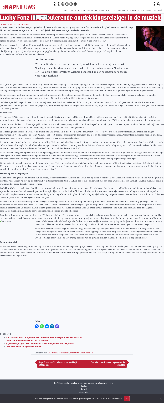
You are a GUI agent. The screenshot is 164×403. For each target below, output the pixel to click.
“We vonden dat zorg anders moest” (24, 346)
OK (127, 398)
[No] (161, 398)
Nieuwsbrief (83, 392)
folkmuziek (64, 353)
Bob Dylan (53, 353)
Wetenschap (131, 10)
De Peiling (158, 10)
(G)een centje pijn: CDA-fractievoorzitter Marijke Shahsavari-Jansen (40, 343)
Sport (108, 10)
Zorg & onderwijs (145, 10)
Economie (81, 10)
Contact (84, 389)
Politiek (90, 10)
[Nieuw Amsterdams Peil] (19, 8)
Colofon (84, 386)
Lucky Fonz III (86, 353)
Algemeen (41, 17)
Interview (74, 353)
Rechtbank (99, 10)
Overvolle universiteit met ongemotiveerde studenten (108, 363)
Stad (114, 10)
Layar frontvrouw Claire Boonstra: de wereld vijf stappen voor (58, 363)
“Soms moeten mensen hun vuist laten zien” (27, 340)
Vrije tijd (121, 10)
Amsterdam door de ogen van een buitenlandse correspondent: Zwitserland (44, 337)
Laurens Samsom (23, 24)
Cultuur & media (70, 10)
